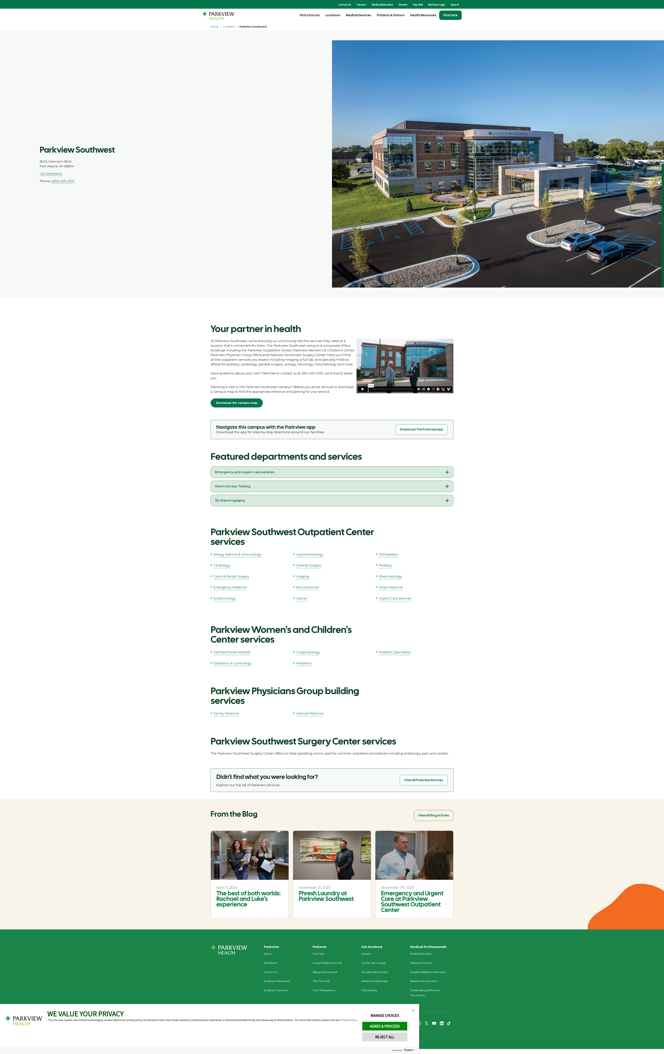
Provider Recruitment (374, 972)
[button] (413, 1010)
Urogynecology (308, 652)
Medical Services (358, 15)
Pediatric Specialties (395, 652)
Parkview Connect (421, 963)
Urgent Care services (395, 598)
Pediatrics (304, 663)
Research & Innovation (424, 981)
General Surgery (308, 565)
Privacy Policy (348, 1020)
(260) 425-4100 (62, 181)
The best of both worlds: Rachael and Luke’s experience (248, 898)
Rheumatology (390, 576)
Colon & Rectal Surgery (231, 576)
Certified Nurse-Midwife (231, 652)
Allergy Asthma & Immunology (237, 554)
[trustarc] (409, 1050)
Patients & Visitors (391, 15)
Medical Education (382, 4)
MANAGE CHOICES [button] (385, 1015)
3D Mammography (230, 500)
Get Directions (51, 174)
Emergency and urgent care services (245, 472)
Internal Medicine (310, 713)
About (267, 953)
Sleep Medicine (391, 587)
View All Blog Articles (433, 815)
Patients (319, 947)
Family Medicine (226, 713)
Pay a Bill (418, 4)
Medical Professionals (374, 981)
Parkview (271, 947)
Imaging (302, 576)
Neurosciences (307, 587)
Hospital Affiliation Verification (428, 972)
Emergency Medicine (230, 587)
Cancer (301, 598)
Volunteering (369, 990)
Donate (403, 4)
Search (455, 4)
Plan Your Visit (321, 981)
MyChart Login (436, 4)
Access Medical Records (327, 963)
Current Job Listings (373, 963)
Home (214, 26)
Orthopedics (388, 554)
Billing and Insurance (325, 972)
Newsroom (270, 963)
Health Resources (423, 15)
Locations (332, 15)
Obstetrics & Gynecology (232, 663)
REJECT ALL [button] (384, 1036)
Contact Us (344, 4)
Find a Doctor (310, 15)
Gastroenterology (309, 554)
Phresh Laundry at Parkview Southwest (326, 896)
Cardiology (221, 565)
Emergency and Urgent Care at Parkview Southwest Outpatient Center (412, 901)
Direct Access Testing (232, 486)
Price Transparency (324, 990)
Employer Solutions (275, 990)
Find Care (450, 15)
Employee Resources (277, 981)
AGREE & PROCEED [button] (385, 1026)
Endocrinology (224, 598)
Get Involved (371, 947)
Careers (361, 4)
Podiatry (385, 565)
